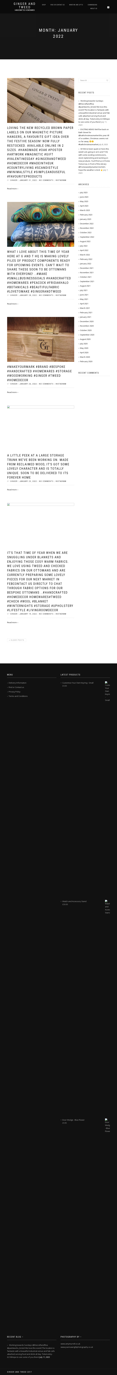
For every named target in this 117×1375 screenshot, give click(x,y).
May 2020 (84, 348)
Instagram (61, 180)
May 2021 (84, 299)
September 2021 (87, 281)
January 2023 (85, 219)
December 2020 (86, 321)
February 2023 (86, 214)
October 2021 (85, 277)
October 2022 (85, 232)
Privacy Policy (14, 691)
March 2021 (85, 308)
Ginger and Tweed (25, 5)
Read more (12, 188)
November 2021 (87, 272)
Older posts (16, 640)
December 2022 (86, 223)
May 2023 (84, 201)
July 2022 (83, 246)
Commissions (92, 5)
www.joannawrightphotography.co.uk (77, 1347)
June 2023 (84, 197)
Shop (44, 5)
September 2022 (87, 237)
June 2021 (84, 294)
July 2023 (83, 192)
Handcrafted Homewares (25, 10)
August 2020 (85, 339)
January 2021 (85, 317)
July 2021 (83, 290)
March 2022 (85, 254)
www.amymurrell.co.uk (70, 1343)
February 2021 (86, 312)
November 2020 (87, 326)
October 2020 (85, 330)
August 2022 (85, 241)
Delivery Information (17, 682)
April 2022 (84, 250)
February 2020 (86, 361)
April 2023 (84, 206)
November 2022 (87, 228)
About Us (93, 8)
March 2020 (85, 357)
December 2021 (86, 268)
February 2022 (86, 259)
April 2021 (84, 303)
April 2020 (84, 352)
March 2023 (85, 210)
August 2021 (85, 286)
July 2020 (83, 343)
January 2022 (85, 263)
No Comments (46, 180)
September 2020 (87, 334)
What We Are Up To (76, 5)
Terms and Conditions (18, 696)
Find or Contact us (57, 5)
